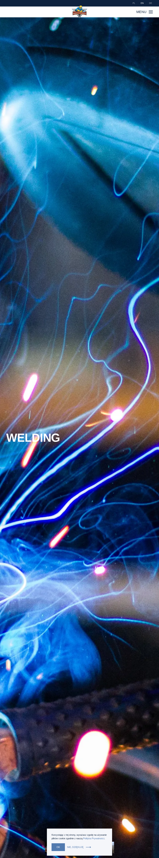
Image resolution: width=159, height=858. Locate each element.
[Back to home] (79, 11)
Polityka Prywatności (93, 838)
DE (150, 3)
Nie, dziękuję (75, 847)
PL (134, 3)
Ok (58, 847)
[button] (144, 12)
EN (142, 3)
